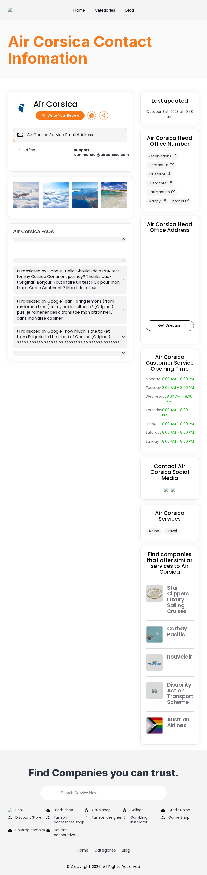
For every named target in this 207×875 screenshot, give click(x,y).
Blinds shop (63, 810)
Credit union (179, 810)
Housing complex (30, 830)
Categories (105, 10)
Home (79, 10)
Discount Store (28, 817)
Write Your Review (63, 115)
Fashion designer (106, 817)
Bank (19, 810)
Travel (171, 530)
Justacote (158, 183)
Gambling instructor (138, 820)
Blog (129, 10)
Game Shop (178, 817)
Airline (154, 530)
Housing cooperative (64, 832)
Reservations (160, 156)
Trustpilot (157, 174)
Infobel (178, 201)
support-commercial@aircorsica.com (101, 152)
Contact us (159, 164)
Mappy (155, 201)
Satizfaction (159, 192)
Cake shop (101, 810)
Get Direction (170, 325)
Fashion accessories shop (69, 820)
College (137, 810)
